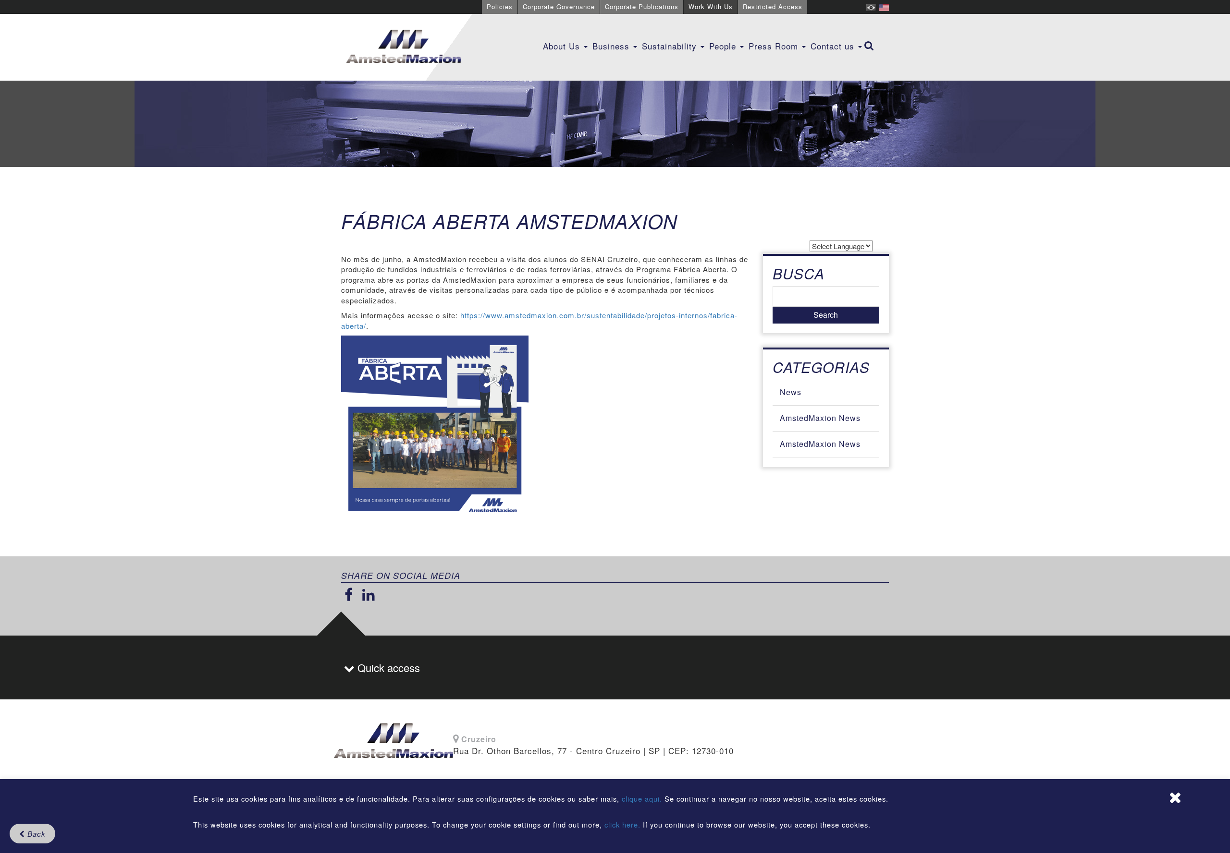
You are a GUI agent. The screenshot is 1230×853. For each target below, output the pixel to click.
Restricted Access (772, 6)
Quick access (387, 667)
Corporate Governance (559, 6)
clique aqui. (643, 798)
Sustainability (671, 46)
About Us (563, 46)
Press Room (775, 46)
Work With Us (711, 6)
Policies (500, 6)
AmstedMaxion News (820, 417)
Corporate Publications (641, 6)
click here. (622, 824)
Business (612, 46)
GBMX (403, 47)
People (724, 46)
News (790, 391)
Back (35, 834)
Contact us (834, 46)
